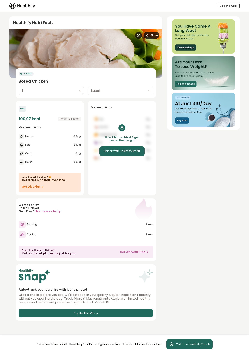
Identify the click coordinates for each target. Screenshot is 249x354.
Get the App (228, 6)
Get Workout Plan (132, 252)
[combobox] (51, 91)
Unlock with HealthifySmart (122, 151)
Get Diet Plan (31, 187)
